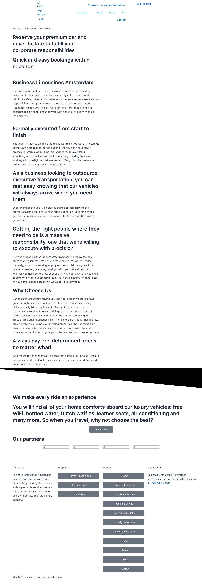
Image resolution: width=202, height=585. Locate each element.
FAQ (124, 12)
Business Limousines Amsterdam (106, 5)
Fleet (99, 12)
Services (82, 12)
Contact (121, 19)
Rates (112, 12)
